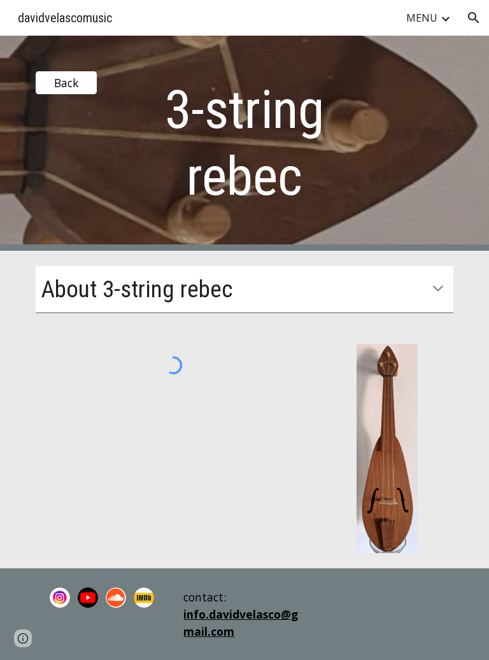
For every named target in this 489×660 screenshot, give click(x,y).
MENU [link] (421, 18)
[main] (244, 143)
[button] (473, 18)
